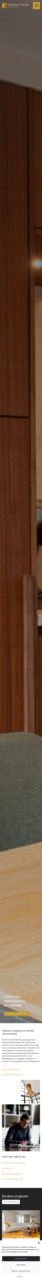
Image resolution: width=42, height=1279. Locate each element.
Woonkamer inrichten (12, 1173)
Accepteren (21, 1259)
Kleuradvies (8, 1168)
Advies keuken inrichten (13, 1163)
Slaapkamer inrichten (12, 1179)
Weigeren (21, 1265)
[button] (39, 1243)
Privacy (20, 1276)
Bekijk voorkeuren (21, 1271)
